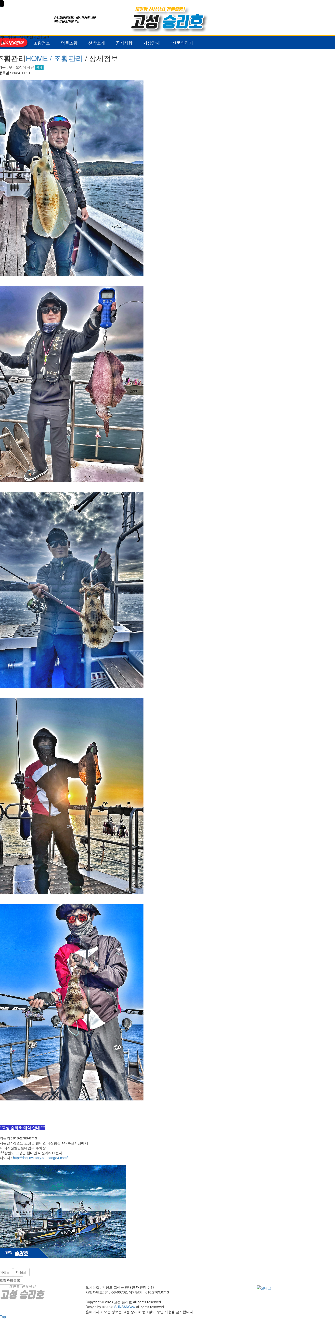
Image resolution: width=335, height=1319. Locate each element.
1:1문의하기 (182, 42)
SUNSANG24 (124, 1306)
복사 (39, 67)
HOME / (40, 58)
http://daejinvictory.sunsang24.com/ (40, 1157)
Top (3, 1316)
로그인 (18, 36)
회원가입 (33, 36)
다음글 (21, 1272)
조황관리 (68, 58)
